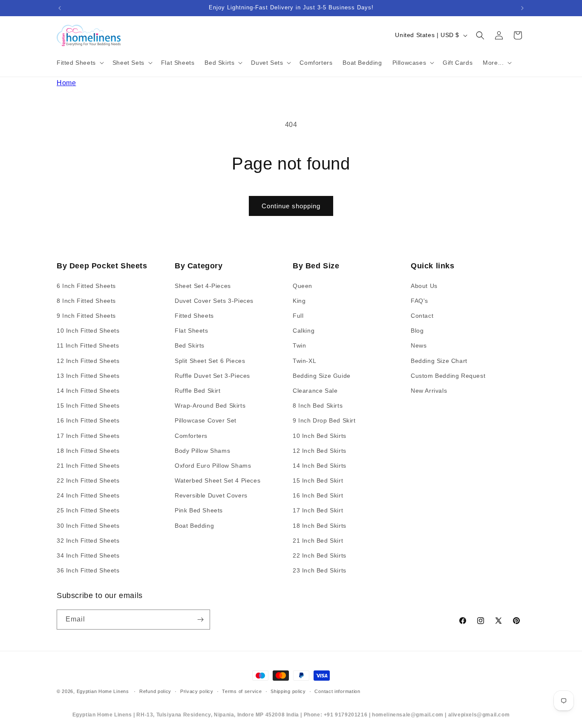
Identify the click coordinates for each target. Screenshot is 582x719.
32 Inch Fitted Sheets (88, 540)
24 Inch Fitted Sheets (88, 495)
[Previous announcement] (59, 8)
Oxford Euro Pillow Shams (213, 465)
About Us (424, 285)
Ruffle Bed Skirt (198, 390)
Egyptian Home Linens (103, 691)
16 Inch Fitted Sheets (88, 420)
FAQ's (419, 300)
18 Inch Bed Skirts (319, 525)
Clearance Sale (315, 390)
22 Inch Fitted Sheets (88, 480)
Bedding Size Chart (439, 360)
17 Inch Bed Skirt (318, 510)
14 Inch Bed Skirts (319, 465)
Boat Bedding (194, 525)
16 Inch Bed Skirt (318, 495)
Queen (302, 285)
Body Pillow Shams (202, 450)
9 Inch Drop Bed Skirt (324, 420)
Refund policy (155, 691)
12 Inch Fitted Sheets (88, 360)
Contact (422, 315)
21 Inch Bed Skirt (318, 540)
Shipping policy (288, 691)
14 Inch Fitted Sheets (88, 390)
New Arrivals (429, 390)
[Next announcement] (522, 8)
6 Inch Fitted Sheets (86, 285)
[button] (79, 63)
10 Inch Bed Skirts (319, 435)
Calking (303, 330)
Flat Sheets (191, 330)
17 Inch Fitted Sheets (88, 435)
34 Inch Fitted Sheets (88, 555)
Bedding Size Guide (322, 375)
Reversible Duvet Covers (211, 495)
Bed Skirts (190, 345)
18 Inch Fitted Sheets (88, 450)
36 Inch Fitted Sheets (88, 570)
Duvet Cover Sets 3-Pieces (214, 300)
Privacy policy (196, 691)
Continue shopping (291, 206)
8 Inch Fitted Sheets (86, 300)
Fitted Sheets (194, 315)
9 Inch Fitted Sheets (86, 315)
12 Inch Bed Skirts (319, 450)
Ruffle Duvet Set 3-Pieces (212, 375)
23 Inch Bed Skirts (319, 570)
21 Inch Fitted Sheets (88, 465)
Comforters (191, 435)
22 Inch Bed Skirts (319, 555)
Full (298, 315)
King (299, 300)
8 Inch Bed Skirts (318, 405)
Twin (299, 345)
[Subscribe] (200, 620)
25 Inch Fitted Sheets (88, 510)
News (418, 345)
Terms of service (242, 691)
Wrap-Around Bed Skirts (210, 405)
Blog (417, 330)
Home (66, 82)
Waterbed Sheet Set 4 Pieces (217, 480)
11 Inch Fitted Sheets (88, 345)
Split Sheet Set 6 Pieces (210, 360)
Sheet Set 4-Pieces (203, 285)
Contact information (337, 691)
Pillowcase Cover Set (205, 420)
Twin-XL (304, 360)
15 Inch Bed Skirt (318, 480)
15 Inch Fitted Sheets (88, 405)
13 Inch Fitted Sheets (88, 375)
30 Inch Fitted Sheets (88, 525)
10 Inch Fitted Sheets (88, 330)
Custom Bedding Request (448, 375)
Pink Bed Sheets (199, 510)
